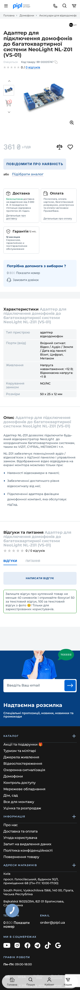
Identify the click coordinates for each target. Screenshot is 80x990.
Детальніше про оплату (58, 218)
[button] (9, 81)
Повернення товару (21, 857)
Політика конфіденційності (28, 850)
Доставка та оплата (20, 831)
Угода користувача (20, 838)
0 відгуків (33, 67)
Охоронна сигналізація (24, 770)
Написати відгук (40, 578)
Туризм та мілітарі (19, 751)
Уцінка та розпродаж (22, 808)
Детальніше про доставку (16, 217)
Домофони (27, 15)
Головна (9, 15)
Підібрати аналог (28, 174)
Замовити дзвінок (26, 280)
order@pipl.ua (52, 923)
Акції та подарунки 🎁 (23, 744)
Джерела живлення (21, 757)
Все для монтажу (18, 802)
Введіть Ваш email (23, 685)
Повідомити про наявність (34, 164)
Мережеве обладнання (24, 789)
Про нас (10, 825)
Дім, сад (10, 795)
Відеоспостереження (22, 764)
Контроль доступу (19, 783)
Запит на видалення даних (27, 844)
